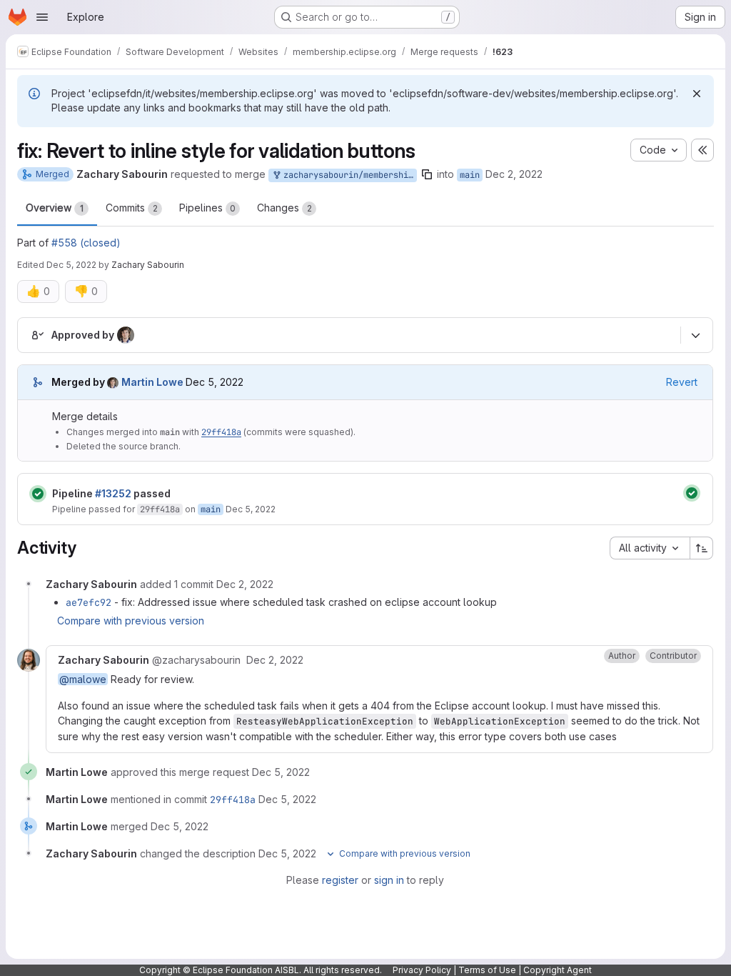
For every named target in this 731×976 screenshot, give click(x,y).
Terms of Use (487, 970)
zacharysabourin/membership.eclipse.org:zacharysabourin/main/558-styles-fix (347, 175)
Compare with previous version (130, 620)
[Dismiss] (696, 93)
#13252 (113, 493)
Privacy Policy (422, 970)
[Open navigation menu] (42, 17)
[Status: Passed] (37, 493)
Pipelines (207, 207)
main (470, 175)
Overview (55, 207)
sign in (389, 880)
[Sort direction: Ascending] (701, 548)
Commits (132, 207)
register (340, 880)
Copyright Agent (557, 970)
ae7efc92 (88, 602)
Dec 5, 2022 (71, 264)
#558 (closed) (86, 242)
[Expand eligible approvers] (695, 335)
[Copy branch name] (426, 174)
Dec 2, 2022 (514, 174)
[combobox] (650, 548)
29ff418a (221, 432)
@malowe (82, 679)
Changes (284, 207)
